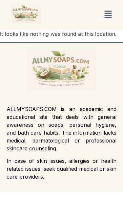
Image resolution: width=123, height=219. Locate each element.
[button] (108, 15)
